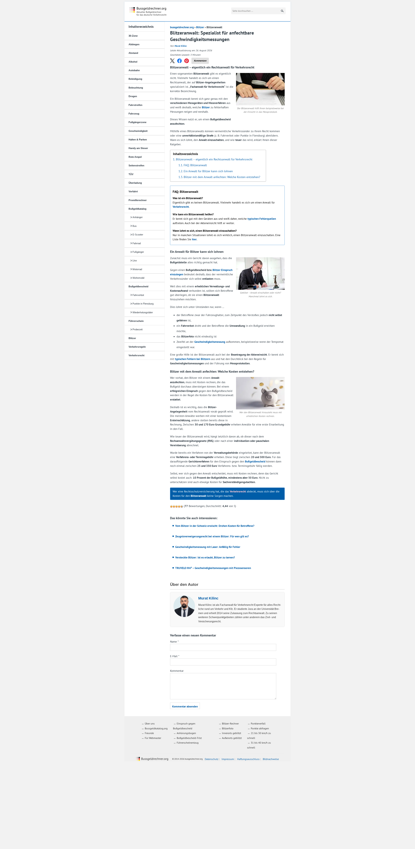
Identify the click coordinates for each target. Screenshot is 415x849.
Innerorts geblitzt (231, 733)
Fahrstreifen (135, 105)
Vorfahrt (133, 191)
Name (174, 641)
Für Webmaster (153, 738)
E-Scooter (137, 234)
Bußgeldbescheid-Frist (189, 738)
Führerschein (136, 321)
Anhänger (137, 217)
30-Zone (133, 35)
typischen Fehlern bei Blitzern (192, 359)
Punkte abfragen (260, 728)
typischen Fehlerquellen (262, 219)
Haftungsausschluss (248, 758)
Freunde (149, 733)
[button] (172, 60)
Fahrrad (136, 243)
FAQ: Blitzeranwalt (195, 165)
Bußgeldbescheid (138, 286)
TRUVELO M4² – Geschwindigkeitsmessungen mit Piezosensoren (213, 568)
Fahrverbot (138, 295)
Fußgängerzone (137, 122)
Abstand (133, 53)
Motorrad (137, 269)
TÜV (131, 174)
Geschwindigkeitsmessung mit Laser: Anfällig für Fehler (207, 547)
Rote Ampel (135, 156)
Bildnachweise (271, 758)
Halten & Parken (138, 139)
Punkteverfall (258, 723)
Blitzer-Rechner (230, 723)
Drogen (133, 96)
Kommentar (177, 671)
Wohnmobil (138, 277)
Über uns (150, 723)
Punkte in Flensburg (143, 303)
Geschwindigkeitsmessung (209, 342)
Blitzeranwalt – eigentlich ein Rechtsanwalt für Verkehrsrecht (214, 159)
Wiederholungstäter (142, 312)
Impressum (228, 758)
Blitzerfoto (227, 728)
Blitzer (132, 338)
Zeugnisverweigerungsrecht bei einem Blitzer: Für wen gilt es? (212, 536)
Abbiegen (134, 44)
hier (194, 239)
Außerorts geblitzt (232, 738)
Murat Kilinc (180, 45)
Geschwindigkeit (138, 131)
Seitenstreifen (136, 165)
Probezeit (137, 329)
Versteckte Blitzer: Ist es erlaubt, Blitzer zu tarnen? (205, 557)
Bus (134, 226)
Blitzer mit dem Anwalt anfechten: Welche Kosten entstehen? (222, 177)
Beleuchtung (136, 87)
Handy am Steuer (138, 148)
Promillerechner (138, 200)
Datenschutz (211, 758)
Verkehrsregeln (137, 346)
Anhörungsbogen (186, 733)
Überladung (135, 182)
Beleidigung (135, 79)
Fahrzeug (134, 113)
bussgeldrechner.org (147, 11)
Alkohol (133, 61)
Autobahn (134, 70)
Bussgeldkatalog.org (156, 728)
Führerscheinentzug (188, 742)
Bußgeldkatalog (137, 208)
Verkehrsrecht (136, 355)
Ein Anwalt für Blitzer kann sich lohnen (208, 171)
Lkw (134, 260)
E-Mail (174, 656)
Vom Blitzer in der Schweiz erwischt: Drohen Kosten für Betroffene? (214, 526)
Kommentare (200, 60)
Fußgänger (138, 252)
